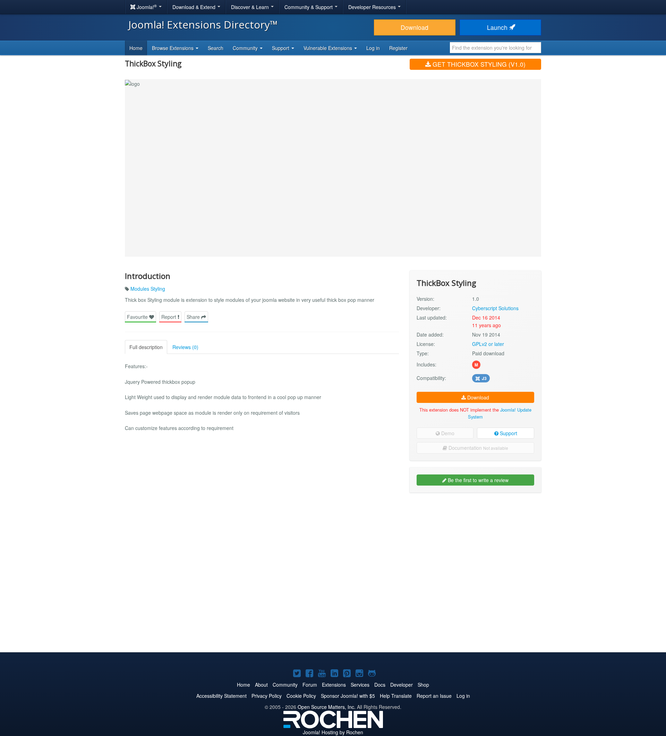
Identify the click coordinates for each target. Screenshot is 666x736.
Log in (373, 47)
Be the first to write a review (477, 480)
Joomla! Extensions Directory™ (203, 24)
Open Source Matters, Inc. (327, 706)
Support (507, 433)
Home (136, 47)
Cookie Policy (301, 695)
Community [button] (246, 47)
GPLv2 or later (488, 343)
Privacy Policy (266, 695)
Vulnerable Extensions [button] (328, 47)
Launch (498, 27)
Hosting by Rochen (333, 732)
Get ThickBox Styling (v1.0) (478, 64)
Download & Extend (194, 6)
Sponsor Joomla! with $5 (348, 695)
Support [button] (281, 47)
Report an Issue (434, 695)
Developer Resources (372, 6)
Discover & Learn (250, 6)
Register (398, 47)
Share (194, 316)
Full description (146, 347)
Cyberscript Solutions (495, 308)
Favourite (138, 316)
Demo (447, 433)
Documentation (477, 447)
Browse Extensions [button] (173, 47)
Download (414, 27)
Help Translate (396, 695)
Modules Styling (147, 288)
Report (169, 316)
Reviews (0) (185, 347)
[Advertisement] (475, 542)
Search (215, 47)
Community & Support (309, 6)
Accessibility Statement (221, 695)
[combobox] (495, 47)
